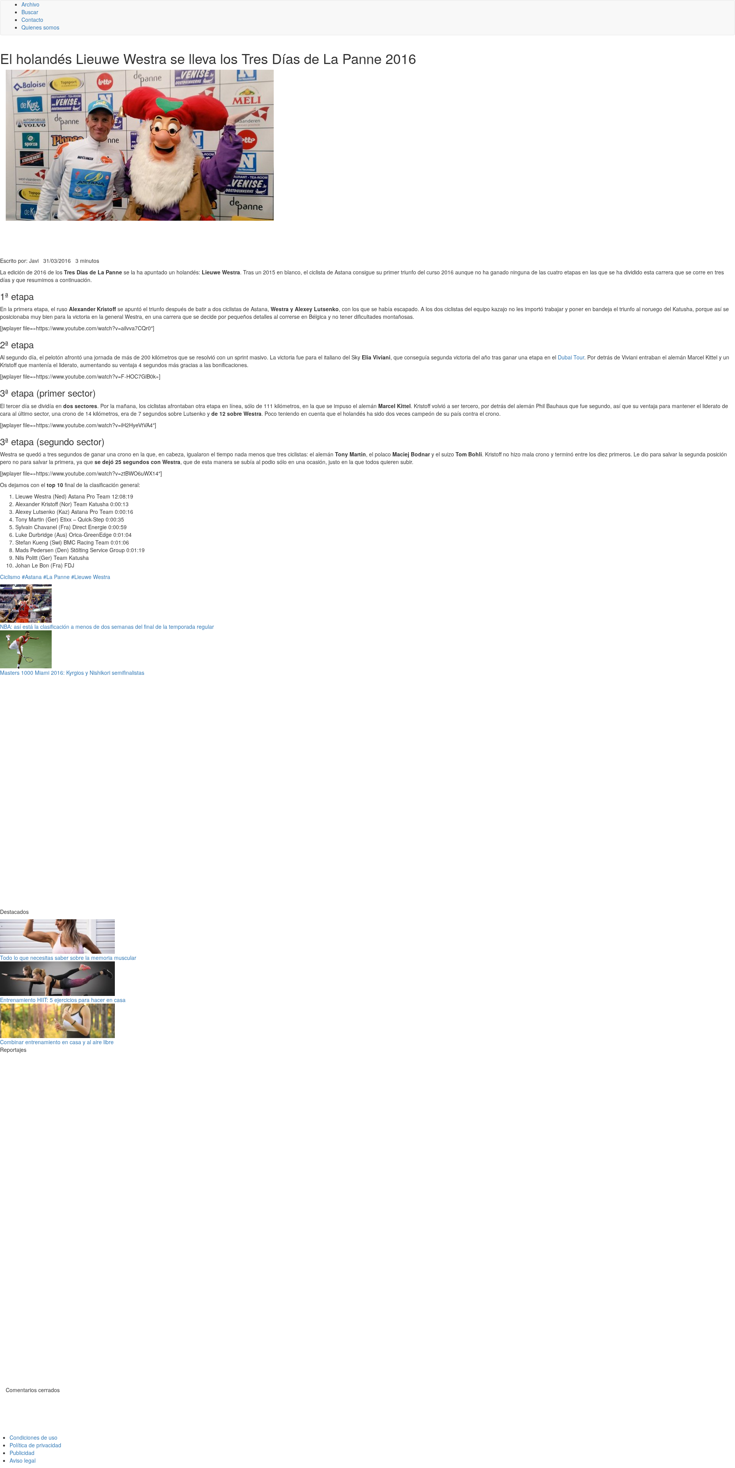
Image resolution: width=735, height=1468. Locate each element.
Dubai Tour (571, 357)
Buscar (29, 12)
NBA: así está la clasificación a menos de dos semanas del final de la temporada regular (107, 626)
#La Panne (56, 577)
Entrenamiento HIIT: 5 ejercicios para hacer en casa (63, 1000)
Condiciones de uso (33, 1437)
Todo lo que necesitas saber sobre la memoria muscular (68, 957)
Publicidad (22, 1453)
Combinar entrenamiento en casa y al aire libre (57, 1042)
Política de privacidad (35, 1445)
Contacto (32, 19)
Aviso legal (23, 1460)
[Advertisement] (187, 238)
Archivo (30, 4)
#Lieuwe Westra (90, 577)
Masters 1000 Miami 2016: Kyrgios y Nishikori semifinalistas (72, 672)
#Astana (32, 577)
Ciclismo (10, 577)
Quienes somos (40, 27)
